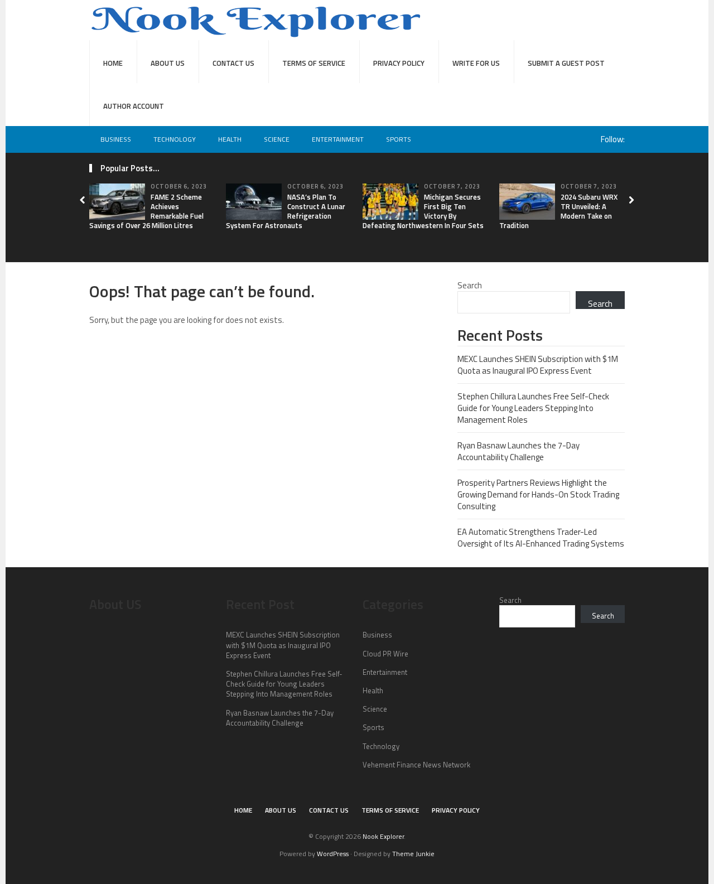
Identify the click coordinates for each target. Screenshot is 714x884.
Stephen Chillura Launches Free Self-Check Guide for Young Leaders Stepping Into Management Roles (533, 408)
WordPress (333, 853)
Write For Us (476, 63)
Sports (398, 139)
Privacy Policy (398, 63)
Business (115, 139)
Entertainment (338, 139)
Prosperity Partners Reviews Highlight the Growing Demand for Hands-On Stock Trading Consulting (538, 494)
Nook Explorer (383, 836)
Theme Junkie (413, 853)
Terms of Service (313, 63)
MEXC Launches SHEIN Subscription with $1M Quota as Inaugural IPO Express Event (537, 364)
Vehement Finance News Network (416, 764)
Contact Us (233, 63)
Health (230, 139)
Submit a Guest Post (566, 63)
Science (277, 139)
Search (469, 285)
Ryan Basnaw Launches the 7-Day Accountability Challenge (518, 451)
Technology (174, 139)
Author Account (133, 106)
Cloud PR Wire (385, 653)
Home (113, 63)
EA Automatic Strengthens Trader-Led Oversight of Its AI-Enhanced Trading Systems (540, 537)
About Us (168, 63)
